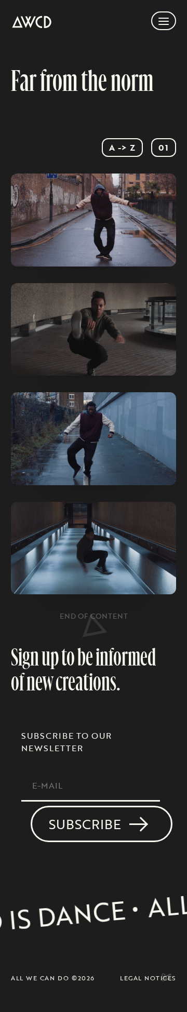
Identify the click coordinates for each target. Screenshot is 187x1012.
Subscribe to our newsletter (66, 741)
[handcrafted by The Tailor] (165, 977)
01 (163, 147)
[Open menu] (163, 20)
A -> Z (122, 147)
